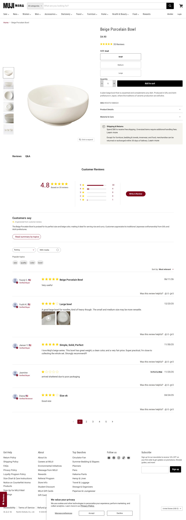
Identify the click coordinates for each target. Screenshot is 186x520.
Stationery (66, 14)
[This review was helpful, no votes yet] (166, 293)
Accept (91, 513)
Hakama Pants (79, 474)
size (15, 263)
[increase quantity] (114, 83)
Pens (74, 470)
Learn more (112, 132)
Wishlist (170, 14)
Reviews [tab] (17, 156)
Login (180, 14)
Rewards (146, 14)
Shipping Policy (10, 461)
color (32, 263)
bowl (40, 263)
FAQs (5, 466)
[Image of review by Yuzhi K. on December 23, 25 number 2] (63, 318)
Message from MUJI (47, 470)
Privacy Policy (10, 470)
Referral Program (46, 478)
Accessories (50, 14)
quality (23, 263)
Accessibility (9, 507)
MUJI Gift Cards (45, 491)
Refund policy (44, 507)
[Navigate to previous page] (73, 422)
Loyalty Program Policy (14, 474)
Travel (79, 14)
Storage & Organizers (82, 486)
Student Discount (46, 486)
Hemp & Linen (79, 478)
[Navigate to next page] (112, 422)
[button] (48, 318)
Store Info (42, 482)
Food (135, 14)
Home (104, 14)
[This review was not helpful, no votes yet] (171, 293)
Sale (5, 14)
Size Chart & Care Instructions (17, 478)
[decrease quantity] (101, 83)
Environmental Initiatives (50, 466)
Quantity (104, 79)
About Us (42, 457)
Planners (76, 466)
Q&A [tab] (27, 156)
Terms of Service (26, 507)
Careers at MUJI (45, 461)
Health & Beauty (119, 14)
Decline (120, 513)
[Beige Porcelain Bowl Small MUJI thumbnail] (8, 72)
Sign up (175, 469)
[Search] (170, 6)
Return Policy (9, 457)
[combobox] (24, 250)
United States (171, 508)
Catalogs (7, 494)
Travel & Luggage (80, 482)
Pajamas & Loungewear (83, 491)
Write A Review (135, 194)
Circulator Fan (79, 457)
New (15, 14)
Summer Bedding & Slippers (85, 461)
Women (26, 14)
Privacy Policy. (87, 506)
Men (37, 14)
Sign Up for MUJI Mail (14, 490)
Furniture (91, 14)
